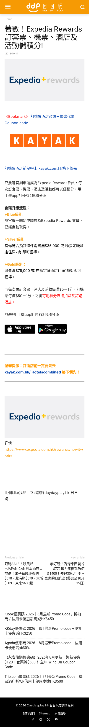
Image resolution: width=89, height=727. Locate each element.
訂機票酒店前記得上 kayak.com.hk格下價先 (41, 168)
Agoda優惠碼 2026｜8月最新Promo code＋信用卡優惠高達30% (43, 645)
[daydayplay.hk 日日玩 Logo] (44, 7)
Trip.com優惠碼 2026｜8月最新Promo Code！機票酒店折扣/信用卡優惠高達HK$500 (44, 679)
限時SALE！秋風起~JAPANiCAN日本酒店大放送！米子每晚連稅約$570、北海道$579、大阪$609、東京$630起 (24, 573)
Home (8, 19)
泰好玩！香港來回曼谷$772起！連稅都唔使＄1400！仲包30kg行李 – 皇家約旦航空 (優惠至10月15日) (64, 573)
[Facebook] (33, 719)
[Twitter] (48, 719)
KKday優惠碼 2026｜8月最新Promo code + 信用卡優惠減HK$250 (43, 631)
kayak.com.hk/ (18, 372)
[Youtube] (56, 719)
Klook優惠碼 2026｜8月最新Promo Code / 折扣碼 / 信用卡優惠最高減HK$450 (43, 616)
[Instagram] (40, 719)
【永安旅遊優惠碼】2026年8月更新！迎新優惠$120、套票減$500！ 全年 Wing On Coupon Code (43, 662)
